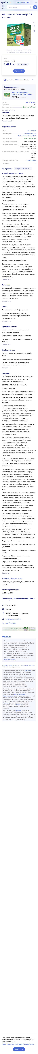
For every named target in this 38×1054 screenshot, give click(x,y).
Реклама (33, 628)
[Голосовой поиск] (31, 7)
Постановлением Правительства (14, 695)
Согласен (19, 1049)
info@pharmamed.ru (13, 619)
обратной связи (10, 660)
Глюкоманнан (32, 160)
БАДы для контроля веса (27, 665)
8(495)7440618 (10, 623)
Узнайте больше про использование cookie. (18, 1044)
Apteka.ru (28, 671)
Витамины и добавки (14, 665)
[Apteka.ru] (6, 2)
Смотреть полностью (22, 169)
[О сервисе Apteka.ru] (36, 2)
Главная (4, 665)
